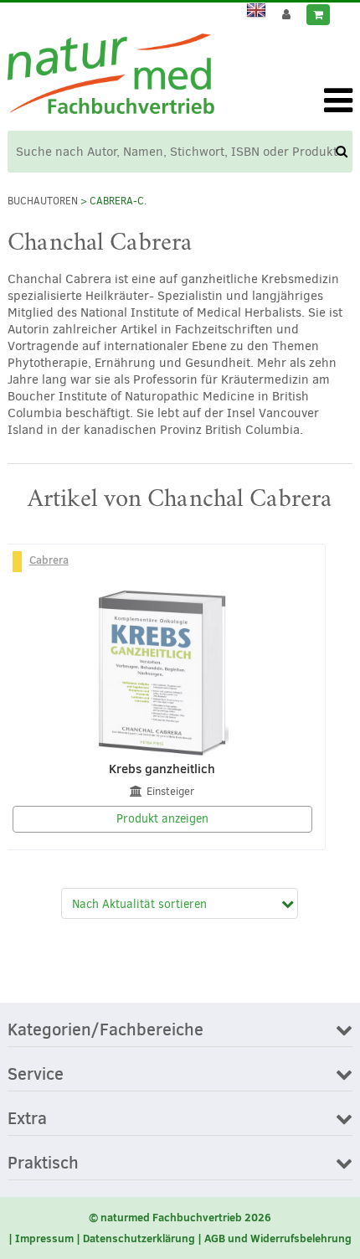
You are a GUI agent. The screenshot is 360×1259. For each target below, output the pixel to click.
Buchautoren (43, 201)
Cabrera (49, 559)
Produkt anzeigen (162, 819)
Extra (27, 1119)
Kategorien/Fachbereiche (105, 1030)
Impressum (44, 1238)
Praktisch (43, 1163)
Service (36, 1075)
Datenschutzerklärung (139, 1238)
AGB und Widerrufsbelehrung (278, 1238)
